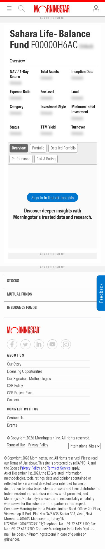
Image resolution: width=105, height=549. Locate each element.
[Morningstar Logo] (51, 8)
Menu (9, 9)
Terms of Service (59, 468)
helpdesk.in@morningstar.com (33, 534)
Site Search (21, 8)
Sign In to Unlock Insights (52, 197)
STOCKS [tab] (13, 280)
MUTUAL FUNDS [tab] (19, 294)
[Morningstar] (35, 330)
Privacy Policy (38, 445)
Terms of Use (16, 445)
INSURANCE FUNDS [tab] (22, 307)
